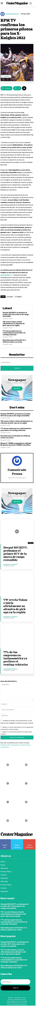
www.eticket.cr (6, 275)
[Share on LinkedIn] (21, 1008)
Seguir (17, 840)
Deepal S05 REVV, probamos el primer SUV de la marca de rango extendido (16, 314)
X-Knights (6, 76)
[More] (24, 88)
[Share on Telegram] (28, 1008)
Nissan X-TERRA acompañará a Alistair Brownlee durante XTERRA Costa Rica (16, 444)
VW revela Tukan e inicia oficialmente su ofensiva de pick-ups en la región (14, 323)
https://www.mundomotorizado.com (17, 478)
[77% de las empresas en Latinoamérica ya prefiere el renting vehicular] (17, 636)
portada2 (10, 297)
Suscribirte (29, 840)
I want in (17, 368)
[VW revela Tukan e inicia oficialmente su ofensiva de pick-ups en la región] (17, 583)
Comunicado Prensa (12, 14)
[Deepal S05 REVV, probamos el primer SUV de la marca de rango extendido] (17, 531)
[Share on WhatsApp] (9, 1008)
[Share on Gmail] (34, 1008)
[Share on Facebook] (3, 1008)
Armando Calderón (10, 564)
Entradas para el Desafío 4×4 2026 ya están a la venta (14, 341)
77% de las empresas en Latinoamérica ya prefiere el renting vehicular (14, 333)
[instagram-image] (26, 764)
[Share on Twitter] (15, 1008)
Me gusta (5, 840)
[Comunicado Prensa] (3, 14)
